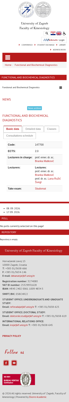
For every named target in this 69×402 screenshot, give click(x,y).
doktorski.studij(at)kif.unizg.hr (26, 316)
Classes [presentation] (51, 129)
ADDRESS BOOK (59, 50)
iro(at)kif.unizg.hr (19, 325)
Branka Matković (44, 161)
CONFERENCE (27, 45)
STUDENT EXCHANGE (45, 45)
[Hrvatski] (53, 33)
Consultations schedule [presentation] (19, 135)
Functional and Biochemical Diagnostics (36, 64)
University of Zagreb (18, 250)
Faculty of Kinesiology (47, 250)
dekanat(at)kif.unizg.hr (23, 275)
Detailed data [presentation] (33, 129)
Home (8, 64)
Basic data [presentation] (12, 129)
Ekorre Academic (38, 396)
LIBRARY (62, 45)
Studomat (40, 188)
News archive (34, 108)
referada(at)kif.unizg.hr (22, 306)
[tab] (12, 129)
